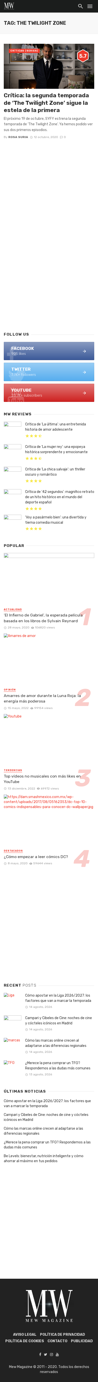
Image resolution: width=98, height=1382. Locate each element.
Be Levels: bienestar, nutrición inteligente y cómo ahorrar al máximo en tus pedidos (43, 1158)
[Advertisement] (49, 273)
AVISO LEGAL (24, 1334)
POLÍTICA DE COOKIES (24, 1341)
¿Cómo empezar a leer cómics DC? (36, 856)
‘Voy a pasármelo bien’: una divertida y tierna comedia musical (55, 520)
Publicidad (82, 1341)
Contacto (57, 1341)
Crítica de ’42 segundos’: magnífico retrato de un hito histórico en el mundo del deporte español (59, 497)
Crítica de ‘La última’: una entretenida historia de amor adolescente (55, 427)
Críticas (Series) (24, 51)
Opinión (10, 689)
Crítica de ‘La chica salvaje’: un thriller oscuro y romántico (55, 472)
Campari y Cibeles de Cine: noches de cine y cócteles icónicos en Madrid (58, 1020)
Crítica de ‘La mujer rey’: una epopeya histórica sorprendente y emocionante (56, 449)
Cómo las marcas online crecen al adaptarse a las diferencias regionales (55, 1043)
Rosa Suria (18, 137)
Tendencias (13, 770)
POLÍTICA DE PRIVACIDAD (62, 1334)
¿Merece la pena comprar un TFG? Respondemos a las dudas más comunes (57, 1065)
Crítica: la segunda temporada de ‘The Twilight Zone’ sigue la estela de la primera (46, 102)
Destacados (13, 851)
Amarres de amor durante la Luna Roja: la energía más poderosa (42, 698)
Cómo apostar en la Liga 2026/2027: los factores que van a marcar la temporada (58, 998)
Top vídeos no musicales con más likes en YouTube (42, 779)
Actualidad (13, 609)
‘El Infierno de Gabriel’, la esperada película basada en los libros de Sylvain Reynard (43, 618)
